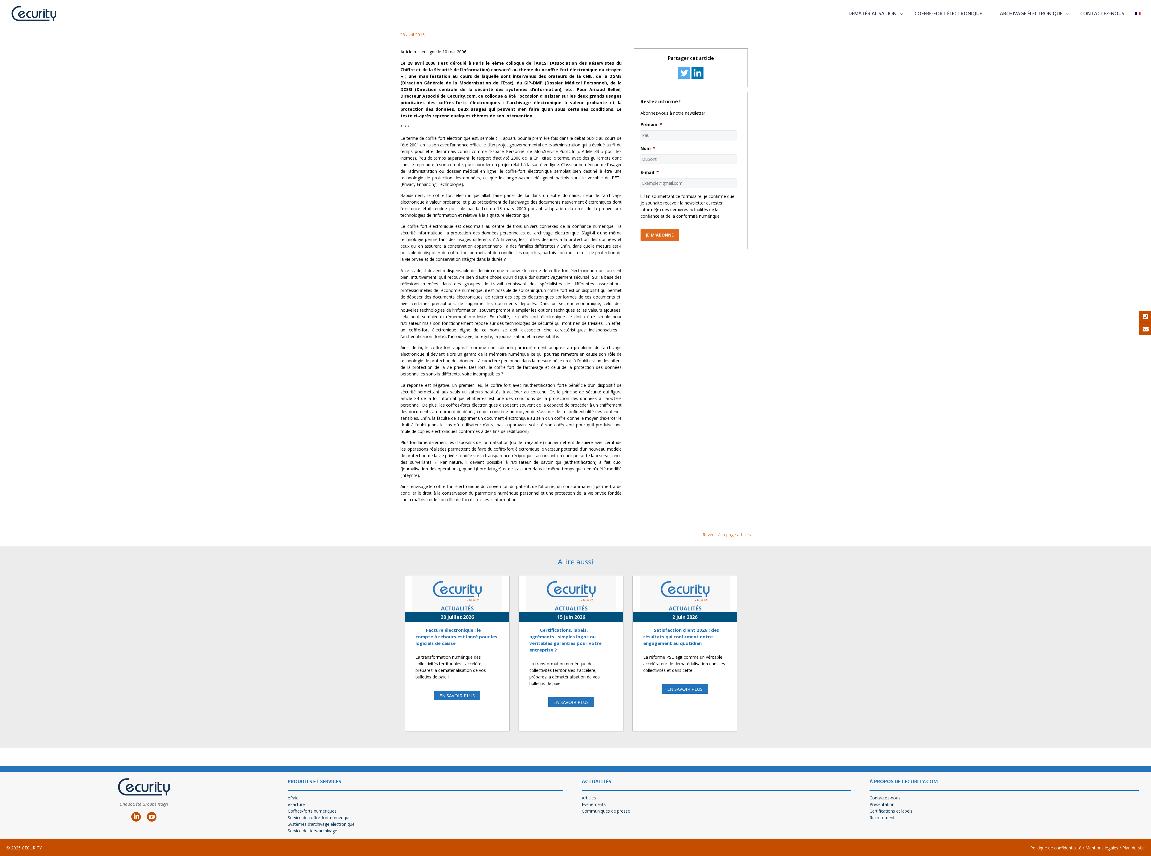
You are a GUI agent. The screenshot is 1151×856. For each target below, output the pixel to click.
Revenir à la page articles (727, 534)
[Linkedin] (697, 73)
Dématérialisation (873, 13)
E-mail (650, 172)
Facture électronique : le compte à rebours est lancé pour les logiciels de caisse (456, 636)
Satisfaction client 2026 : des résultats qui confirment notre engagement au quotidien (681, 636)
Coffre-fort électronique (948, 13)
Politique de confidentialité (1055, 848)
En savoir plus (457, 696)
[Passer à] (1138, 13)
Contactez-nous (1102, 13)
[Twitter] (684, 73)
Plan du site (1133, 848)
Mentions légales (1101, 848)
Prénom (651, 124)
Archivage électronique (1031, 13)
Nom (648, 148)
